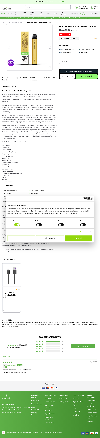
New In (3, 13)
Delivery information (34, 79)
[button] (95, 38)
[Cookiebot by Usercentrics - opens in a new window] (83, 198)
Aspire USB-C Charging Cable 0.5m (11, 266)
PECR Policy (90, 421)
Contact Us (35, 400)
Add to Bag (85, 76)
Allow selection (50, 238)
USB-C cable (35, 99)
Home (3, 22)
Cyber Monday (50, 414)
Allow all (79, 238)
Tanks (48, 13)
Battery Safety (64, 402)
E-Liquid (17, 14)
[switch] (39, 224)
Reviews (47, 78)
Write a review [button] (82, 346)
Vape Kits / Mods (78, 402)
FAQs (55, 78)
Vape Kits (24, 14)
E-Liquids (76, 398)
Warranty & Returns (35, 414)
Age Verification (92, 412)
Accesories (76, 412)
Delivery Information (35, 408)
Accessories (74, 13)
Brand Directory (50, 402)
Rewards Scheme (36, 404)
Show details (84, 232)
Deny (21, 238)
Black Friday (49, 410)
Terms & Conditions (90, 405)
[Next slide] (50, 47)
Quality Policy (49, 422)
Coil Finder (84, 14)
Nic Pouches (63, 14)
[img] (7, 362)
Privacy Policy (91, 400)
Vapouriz (48, 432)
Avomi (10, 13)
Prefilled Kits (32, 14)
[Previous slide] (9, 47)
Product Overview (5, 79)
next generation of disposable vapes (13, 324)
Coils (55, 13)
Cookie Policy (91, 409)
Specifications (21, 78)
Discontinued (95, 13)
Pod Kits (41, 14)
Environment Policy (49, 418)
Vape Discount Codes (49, 406)
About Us (48, 398)
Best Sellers (76, 415)
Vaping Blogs (63, 398)
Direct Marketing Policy (92, 417)
